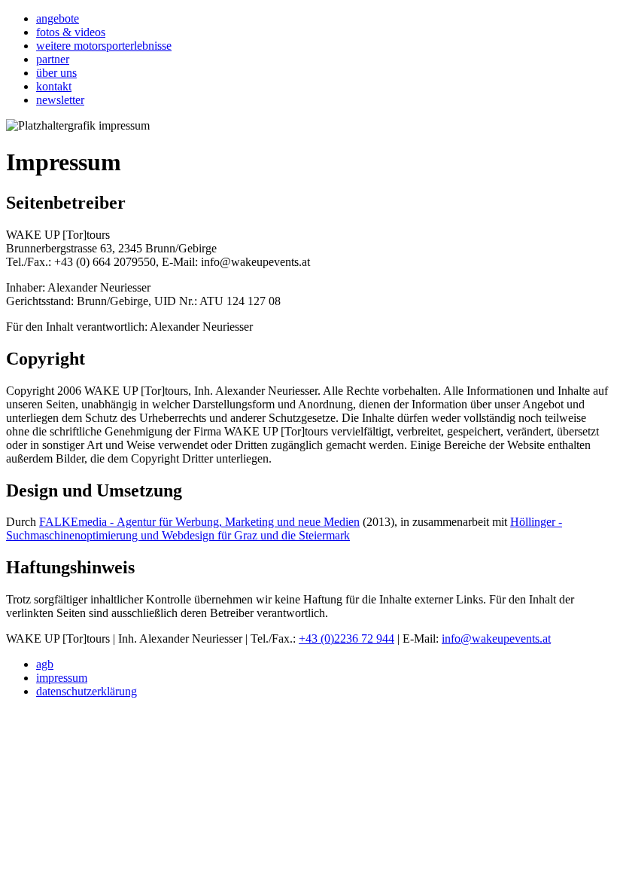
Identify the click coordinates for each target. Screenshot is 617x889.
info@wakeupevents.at (496, 638)
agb (44, 664)
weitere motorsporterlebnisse (104, 45)
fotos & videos (70, 32)
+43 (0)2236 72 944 (346, 638)
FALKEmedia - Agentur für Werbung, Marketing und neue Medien (199, 521)
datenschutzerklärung (86, 691)
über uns (56, 72)
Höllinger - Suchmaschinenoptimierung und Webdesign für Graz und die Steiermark (284, 528)
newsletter (60, 99)
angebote (57, 18)
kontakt (53, 86)
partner (52, 59)
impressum (61, 677)
